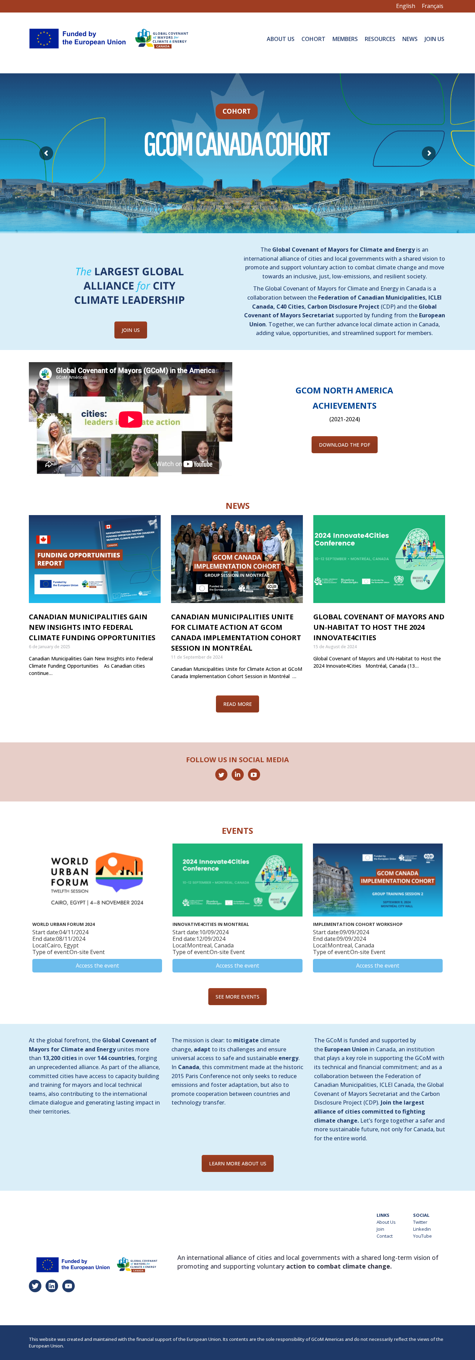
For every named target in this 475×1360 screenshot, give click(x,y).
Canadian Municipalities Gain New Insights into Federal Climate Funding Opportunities (92, 627)
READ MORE (237, 704)
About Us (386, 1222)
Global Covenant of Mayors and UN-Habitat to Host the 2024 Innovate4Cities (378, 627)
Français (432, 6)
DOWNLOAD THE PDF (344, 444)
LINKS (383, 1215)
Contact (385, 1236)
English (405, 6)
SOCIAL (421, 1215)
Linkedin (422, 1229)
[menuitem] (280, 38)
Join (380, 1229)
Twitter (420, 1222)
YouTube (422, 1236)
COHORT (237, 111)
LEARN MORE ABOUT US (237, 1163)
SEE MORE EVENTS (237, 996)
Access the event (97, 965)
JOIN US (131, 330)
